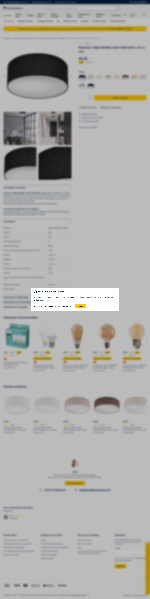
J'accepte (80, 306)
